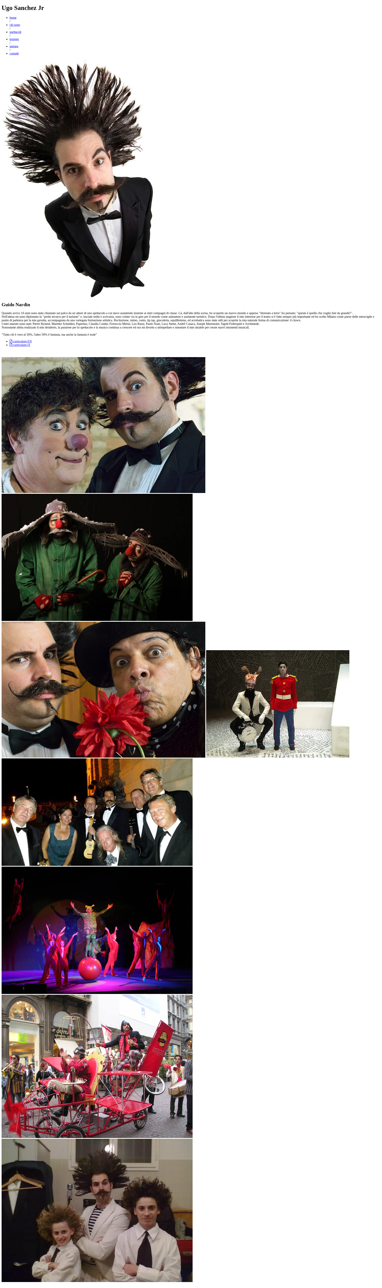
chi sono (15, 24)
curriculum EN (22, 341)
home (13, 17)
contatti (14, 53)
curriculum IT (21, 345)
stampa (14, 46)
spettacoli (15, 32)
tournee (14, 39)
